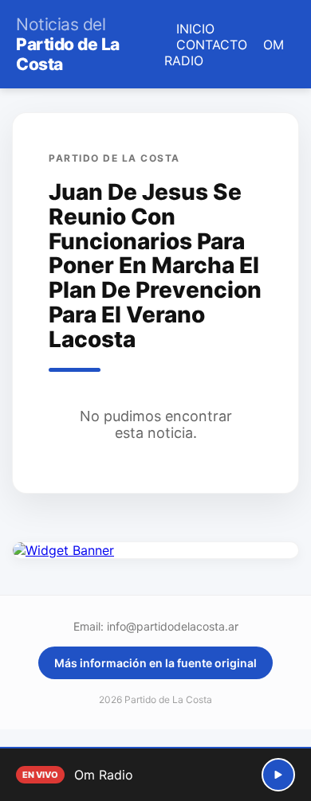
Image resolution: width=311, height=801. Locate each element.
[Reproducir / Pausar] (278, 774)
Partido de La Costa (68, 44)
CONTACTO (211, 45)
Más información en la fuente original (155, 663)
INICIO (195, 29)
